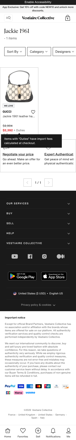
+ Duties (19, 130)
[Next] (48, 183)
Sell (10, 223)
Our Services (17, 203)
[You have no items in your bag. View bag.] (68, 18)
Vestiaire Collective (24, 243)
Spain (34, 417)
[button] (68, 18)
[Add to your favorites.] (33, 112)
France (12, 414)
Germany (60, 414)
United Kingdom (26, 414)
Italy (42, 417)
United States (45, 414)
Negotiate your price (18, 154)
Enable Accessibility (38, 2)
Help (10, 233)
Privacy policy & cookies (36, 305)
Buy (9, 213)
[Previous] (28, 183)
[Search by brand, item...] (8, 18)
